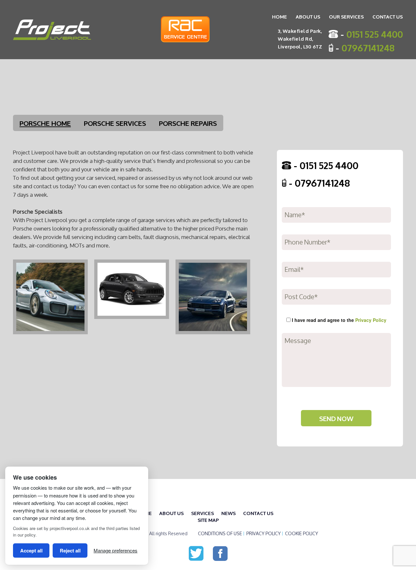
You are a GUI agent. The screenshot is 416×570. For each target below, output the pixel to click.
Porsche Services (115, 122)
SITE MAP (208, 519)
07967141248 (368, 47)
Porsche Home (45, 122)
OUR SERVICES (346, 16)
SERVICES (202, 512)
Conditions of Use (220, 534)
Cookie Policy (301, 534)
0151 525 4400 (374, 34)
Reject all (70, 550)
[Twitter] (196, 552)
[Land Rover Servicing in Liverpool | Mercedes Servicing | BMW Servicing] (52, 30)
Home (279, 16)
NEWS (228, 512)
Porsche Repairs (188, 122)
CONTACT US (387, 16)
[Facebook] (220, 552)
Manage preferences (115, 550)
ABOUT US (308, 16)
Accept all (31, 550)
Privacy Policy (370, 320)
